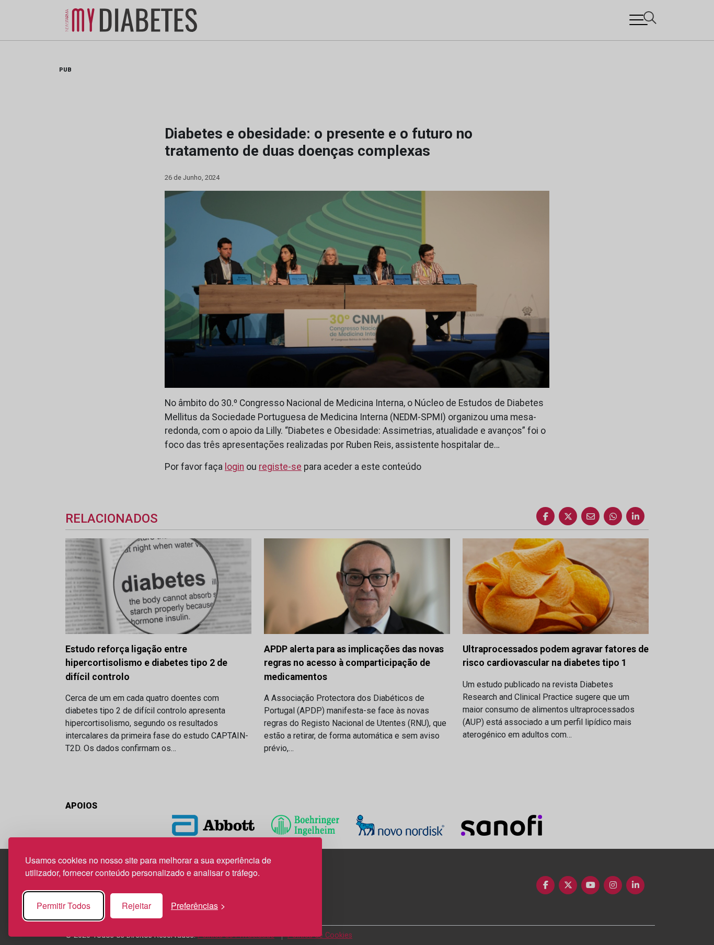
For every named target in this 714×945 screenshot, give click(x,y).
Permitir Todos (63, 906)
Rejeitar (136, 906)
